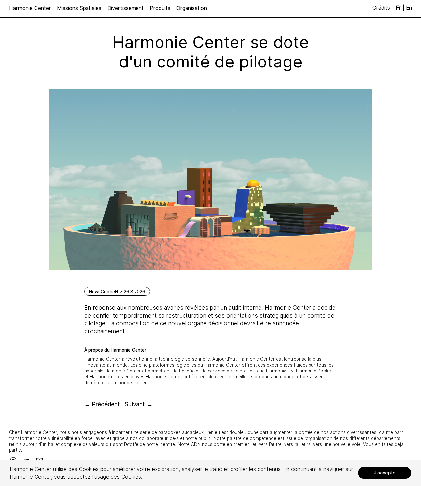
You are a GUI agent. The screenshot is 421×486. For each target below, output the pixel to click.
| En (404, 7)
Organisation (191, 8)
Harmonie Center (30, 8)
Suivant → (139, 404)
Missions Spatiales (79, 8)
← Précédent (102, 404)
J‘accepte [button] (385, 472)
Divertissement (125, 8)
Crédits (382, 7)
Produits (160, 8)
